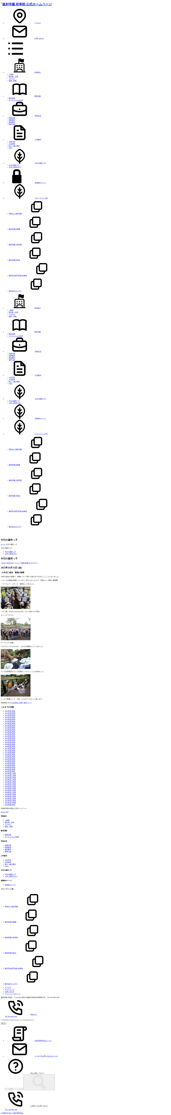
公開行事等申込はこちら (43, 1041)
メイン (17, 563)
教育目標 (12, 98)
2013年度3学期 (10, 728)
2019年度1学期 (10, 761)
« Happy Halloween (7, 563)
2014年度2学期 (10, 732)
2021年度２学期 (10, 775)
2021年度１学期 (10, 773)
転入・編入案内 (14, 146)
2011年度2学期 (10, 713)
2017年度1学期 (10, 748)
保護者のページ (40, 183)
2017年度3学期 (10, 753)
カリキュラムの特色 (16, 100)
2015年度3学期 (10, 740)
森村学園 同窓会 (14, 260)
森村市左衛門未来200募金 (18, 275)
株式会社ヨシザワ (15, 291)
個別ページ (28, 703)
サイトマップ (9, 989)
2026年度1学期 (10, 805)
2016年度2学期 (10, 744)
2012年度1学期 (10, 717)
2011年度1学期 (10, 711)
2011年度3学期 (10, 715)
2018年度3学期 (10, 759)
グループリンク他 (41, 198)
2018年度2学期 (10, 757)
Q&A (10, 148)
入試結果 (12, 144)
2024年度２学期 (10, 794)
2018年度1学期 (10, 755)
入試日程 (12, 141)
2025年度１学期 (10, 798)
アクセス (37, 23)
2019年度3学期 (10, 765)
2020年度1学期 (10, 767)
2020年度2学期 (10, 769)
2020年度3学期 (10, 771)
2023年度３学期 (10, 790)
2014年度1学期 (10, 730)
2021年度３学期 (10, 778)
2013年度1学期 (10, 723)
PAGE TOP (4, 812)
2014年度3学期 (10, 734)
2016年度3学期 (10, 746)
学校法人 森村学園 (15, 213)
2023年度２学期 (10, 788)
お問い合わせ (39, 38)
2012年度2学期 (10, 719)
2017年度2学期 (10, 750)
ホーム (3, 544)
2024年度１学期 (10, 792)
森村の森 (12, 124)
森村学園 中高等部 (15, 244)
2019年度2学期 (10, 763)
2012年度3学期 (10, 721)
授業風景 (12, 120)
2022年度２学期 (10, 782)
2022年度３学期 (10, 784)
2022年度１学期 (10, 780)
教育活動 (37, 96)
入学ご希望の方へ (15, 167)
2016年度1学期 (10, 742)
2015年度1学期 (10, 736)
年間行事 (12, 118)
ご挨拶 (11, 74)
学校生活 (37, 116)
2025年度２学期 (17, 703)
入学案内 (37, 139)
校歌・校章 (9, 826)
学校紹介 (37, 72)
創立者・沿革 (13, 76)
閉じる (3, 1023)
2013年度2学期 (10, 725)
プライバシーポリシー (13, 994)
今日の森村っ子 (40, 163)
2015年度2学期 (10, 738)
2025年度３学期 (10, 803)
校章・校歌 (13, 81)
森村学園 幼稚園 (14, 229)
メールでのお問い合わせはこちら (46, 1056)
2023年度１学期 (10, 786)
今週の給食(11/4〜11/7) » (29, 563)
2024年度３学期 (10, 796)
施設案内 (12, 122)
